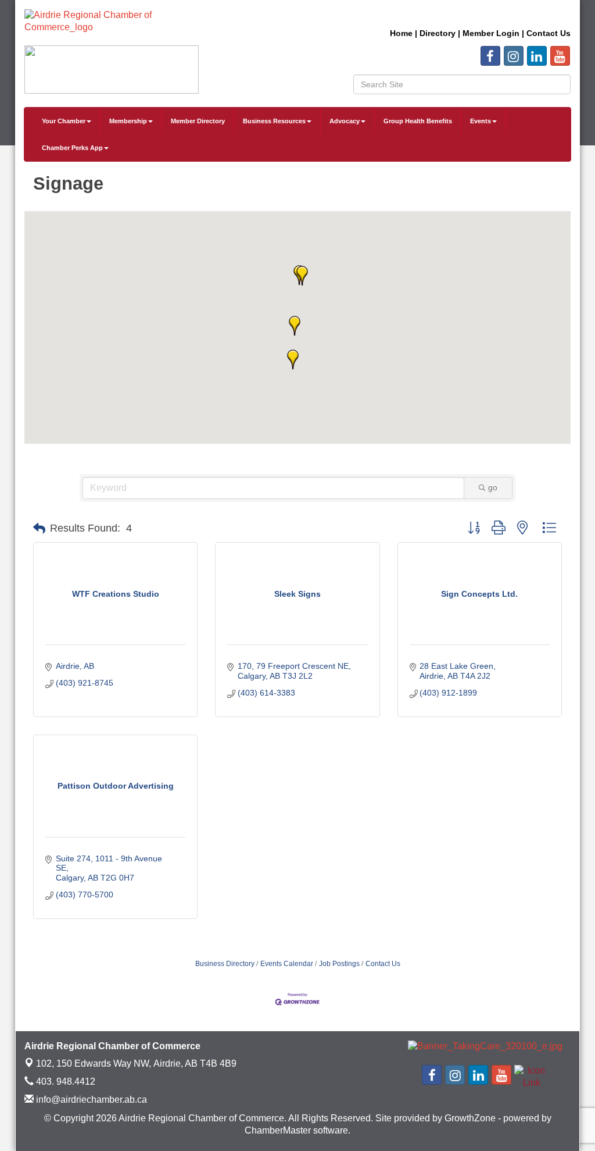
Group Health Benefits (417, 120)
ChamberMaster (278, 1130)
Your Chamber (63, 120)
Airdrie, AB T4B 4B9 (136, 1063)
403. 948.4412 (64, 1081)
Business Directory (225, 964)
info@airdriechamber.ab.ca (90, 1099)
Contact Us (382, 964)
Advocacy (344, 120)
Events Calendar (286, 964)
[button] (302, 275)
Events (480, 120)
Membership (128, 120)
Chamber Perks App (72, 147)
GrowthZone (470, 1118)
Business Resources (274, 120)
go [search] (492, 487)
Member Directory (198, 120)
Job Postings (339, 964)
